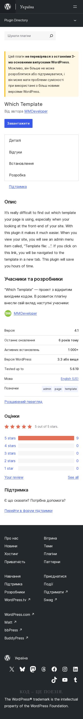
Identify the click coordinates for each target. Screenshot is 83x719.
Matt (10, 622)
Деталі (15, 140)
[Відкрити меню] (76, 6)
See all (73, 477)
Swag (50, 600)
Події (48, 584)
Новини (10, 546)
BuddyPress (16, 638)
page (58, 389)
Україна (21, 658)
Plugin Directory (16, 20)
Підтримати (56, 592)
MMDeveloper (36, 111)
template (71, 389)
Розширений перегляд (23, 401)
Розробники (14, 592)
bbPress (13, 630)
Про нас (11, 538)
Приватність (14, 562)
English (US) (70, 379)
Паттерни (52, 562)
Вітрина (50, 538)
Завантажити (18, 123)
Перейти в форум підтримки (28, 510)
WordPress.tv (17, 600)
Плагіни (50, 554)
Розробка (17, 175)
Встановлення (21, 163)
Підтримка (18, 186)
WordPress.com (19, 614)
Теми (48, 546)
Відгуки (15, 152)
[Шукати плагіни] (51, 35)
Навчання (12, 576)
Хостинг (11, 554)
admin (47, 389)
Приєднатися (55, 576)
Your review (13, 477)
